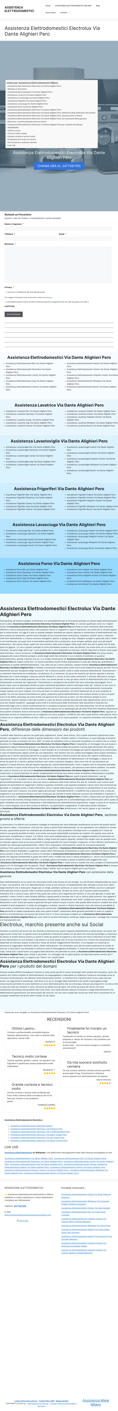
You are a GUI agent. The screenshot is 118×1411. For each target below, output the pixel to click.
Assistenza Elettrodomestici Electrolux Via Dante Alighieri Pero (34, 86)
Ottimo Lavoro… (15, 130)
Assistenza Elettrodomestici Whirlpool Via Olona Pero (86, 1225)
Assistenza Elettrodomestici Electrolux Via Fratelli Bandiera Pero (40, 1132)
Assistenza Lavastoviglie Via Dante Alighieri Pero (28, 98)
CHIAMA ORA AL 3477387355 (59, 166)
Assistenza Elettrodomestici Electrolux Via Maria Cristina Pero (39, 1140)
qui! (50, 297)
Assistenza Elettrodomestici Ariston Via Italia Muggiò (85, 1208)
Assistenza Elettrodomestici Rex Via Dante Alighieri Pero (80, 1158)
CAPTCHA (10, 306)
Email (62, 234)
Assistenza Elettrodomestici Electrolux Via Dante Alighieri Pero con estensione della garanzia (47, 119)
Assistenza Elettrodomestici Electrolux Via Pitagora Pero (36, 1129)
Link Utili (11, 145)
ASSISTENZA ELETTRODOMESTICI (19, 9)
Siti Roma (41, 1406)
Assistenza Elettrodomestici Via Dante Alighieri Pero (30, 92)
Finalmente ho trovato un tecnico (22, 139)
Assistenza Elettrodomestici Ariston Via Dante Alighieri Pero (77, 1167)
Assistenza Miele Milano (96, 1402)
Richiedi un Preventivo (17, 89)
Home (48, 6)
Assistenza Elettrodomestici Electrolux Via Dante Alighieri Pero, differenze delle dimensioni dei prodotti (51, 113)
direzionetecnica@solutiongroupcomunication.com (28, 1215)
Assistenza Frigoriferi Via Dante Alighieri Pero (27, 101)
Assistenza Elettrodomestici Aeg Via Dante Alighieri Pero (36, 1164)
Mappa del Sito (62, 1401)
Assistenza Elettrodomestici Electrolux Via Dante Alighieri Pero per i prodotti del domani (45, 125)
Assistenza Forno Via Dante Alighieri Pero (25, 107)
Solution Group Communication (63, 1403)
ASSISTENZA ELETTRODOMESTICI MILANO (73, 6)
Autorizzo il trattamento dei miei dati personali (26, 292)
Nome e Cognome (14, 224)
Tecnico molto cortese (17, 133)
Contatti (63, 12)
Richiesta (10, 244)
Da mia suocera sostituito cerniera (22, 142)
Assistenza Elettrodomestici (18, 1152)
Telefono (10, 234)
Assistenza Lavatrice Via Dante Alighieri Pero (27, 95)
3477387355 (20, 1206)
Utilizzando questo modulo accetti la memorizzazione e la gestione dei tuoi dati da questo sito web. (48, 302)
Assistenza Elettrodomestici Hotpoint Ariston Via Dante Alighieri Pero (36, 1170)
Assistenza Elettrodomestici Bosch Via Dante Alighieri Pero (51, 1173)
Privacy (9, 287)
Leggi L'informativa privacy (26, 1401)
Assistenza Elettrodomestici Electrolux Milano (31, 1126)
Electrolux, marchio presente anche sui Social (27, 122)
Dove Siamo (51, 12)
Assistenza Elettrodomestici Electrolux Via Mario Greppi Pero (38, 1135)
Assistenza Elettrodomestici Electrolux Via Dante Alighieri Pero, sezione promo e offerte (45, 116)
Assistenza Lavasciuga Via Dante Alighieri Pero (28, 104)
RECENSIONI (13, 127)
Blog (98, 6)
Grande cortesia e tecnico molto (21, 136)
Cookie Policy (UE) (46, 1401)
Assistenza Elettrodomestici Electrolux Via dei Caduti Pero (37, 1137)
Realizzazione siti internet (38, 1403)
